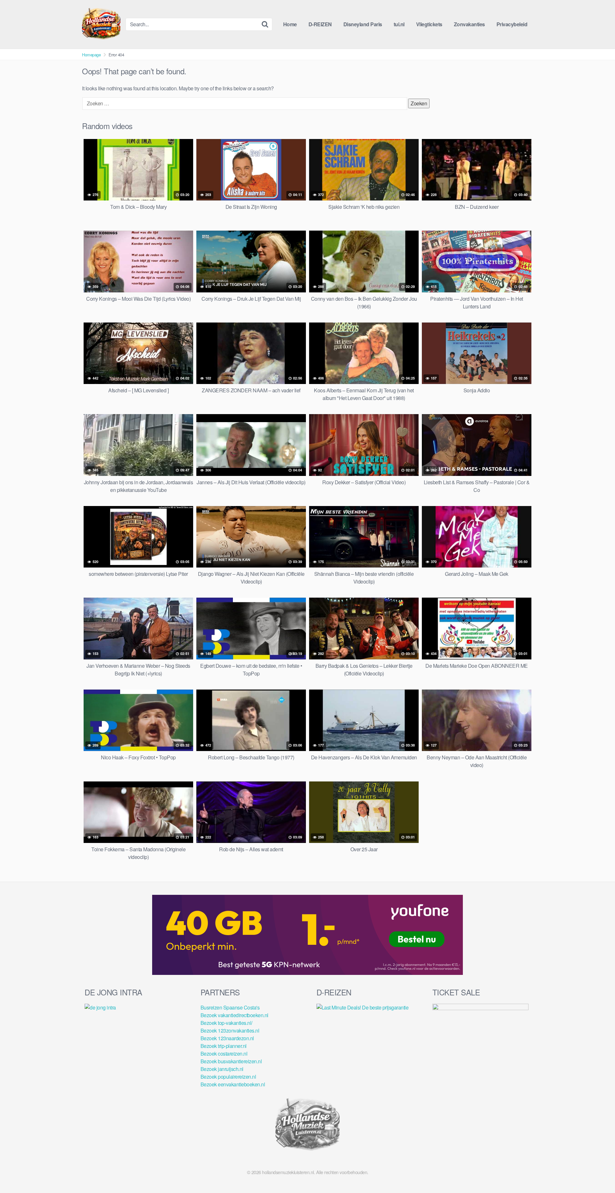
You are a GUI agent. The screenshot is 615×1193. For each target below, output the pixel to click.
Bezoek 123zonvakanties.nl (230, 1030)
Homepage (91, 55)
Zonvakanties (469, 24)
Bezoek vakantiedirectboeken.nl (234, 1015)
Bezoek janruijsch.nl (222, 1069)
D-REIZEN (320, 24)
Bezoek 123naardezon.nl (227, 1038)
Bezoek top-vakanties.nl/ (226, 1022)
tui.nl (399, 24)
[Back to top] (597, 1172)
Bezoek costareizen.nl (224, 1053)
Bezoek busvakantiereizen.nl (231, 1061)
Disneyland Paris (362, 24)
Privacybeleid (512, 24)
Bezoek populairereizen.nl (228, 1076)
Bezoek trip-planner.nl (224, 1046)
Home (290, 24)
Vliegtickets (429, 24)
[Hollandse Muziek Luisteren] (101, 24)
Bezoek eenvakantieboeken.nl (233, 1084)
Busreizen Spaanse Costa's (230, 1007)
